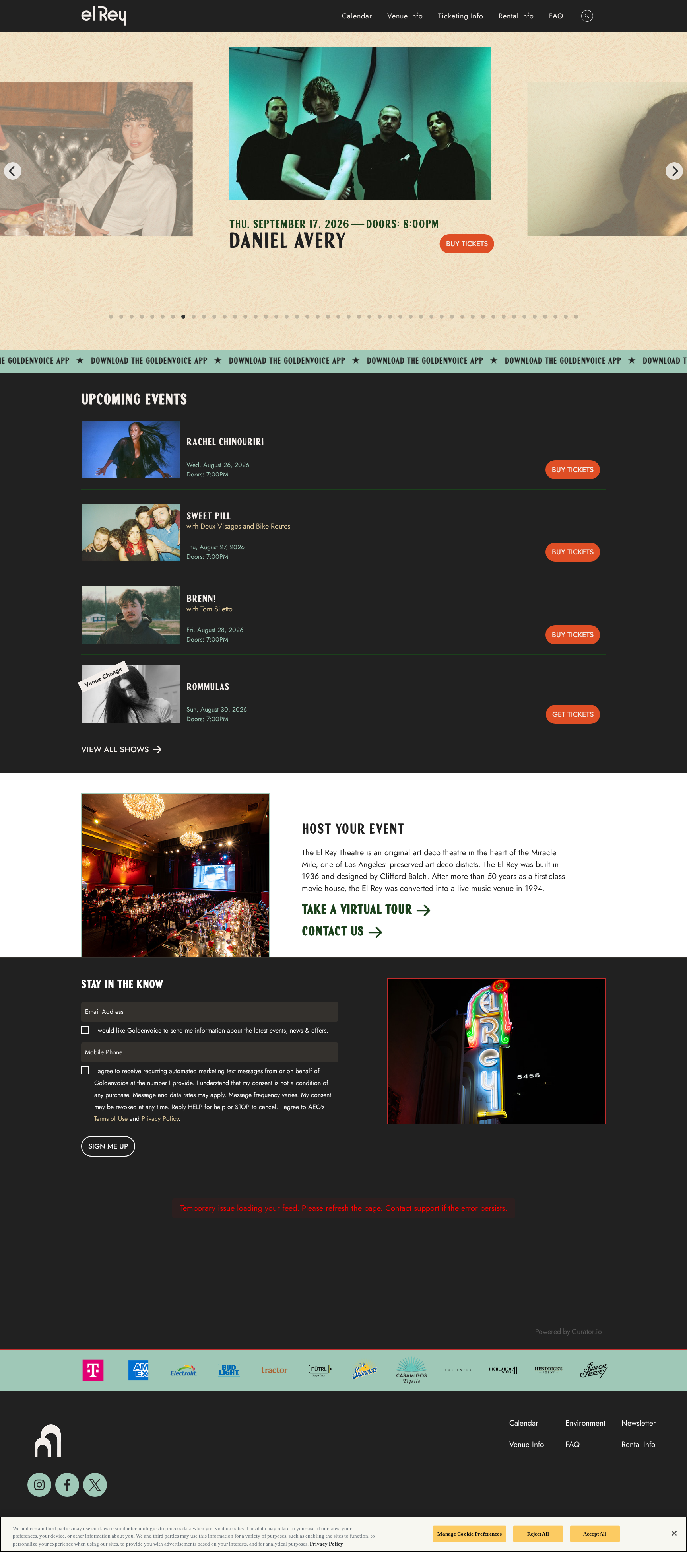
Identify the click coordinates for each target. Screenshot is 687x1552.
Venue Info (405, 16)
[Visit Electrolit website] (184, 1369)
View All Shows (116, 749)
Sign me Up (108, 1146)
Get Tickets (573, 714)
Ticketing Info (460, 16)
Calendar (357, 16)
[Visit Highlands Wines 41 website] (504, 1369)
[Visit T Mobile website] (93, 1369)
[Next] (674, 171)
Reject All (538, 1533)
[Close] (674, 1533)
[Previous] (12, 171)
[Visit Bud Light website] (229, 1369)
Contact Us (334, 932)
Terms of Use (111, 1118)
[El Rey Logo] (103, 16)
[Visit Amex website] (139, 1369)
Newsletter (638, 1422)
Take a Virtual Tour (358, 910)
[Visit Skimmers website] (365, 1369)
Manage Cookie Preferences (469, 1533)
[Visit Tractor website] (275, 1369)
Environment (585, 1422)
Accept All (594, 1533)
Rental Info (516, 16)
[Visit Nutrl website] (320, 1369)
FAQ (556, 16)
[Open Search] (587, 16)
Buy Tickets (451, 244)
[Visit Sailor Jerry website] (594, 1369)
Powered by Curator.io (568, 1331)
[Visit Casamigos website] (412, 1369)
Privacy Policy (160, 1118)
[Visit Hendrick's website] (549, 1369)
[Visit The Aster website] (458, 1369)
